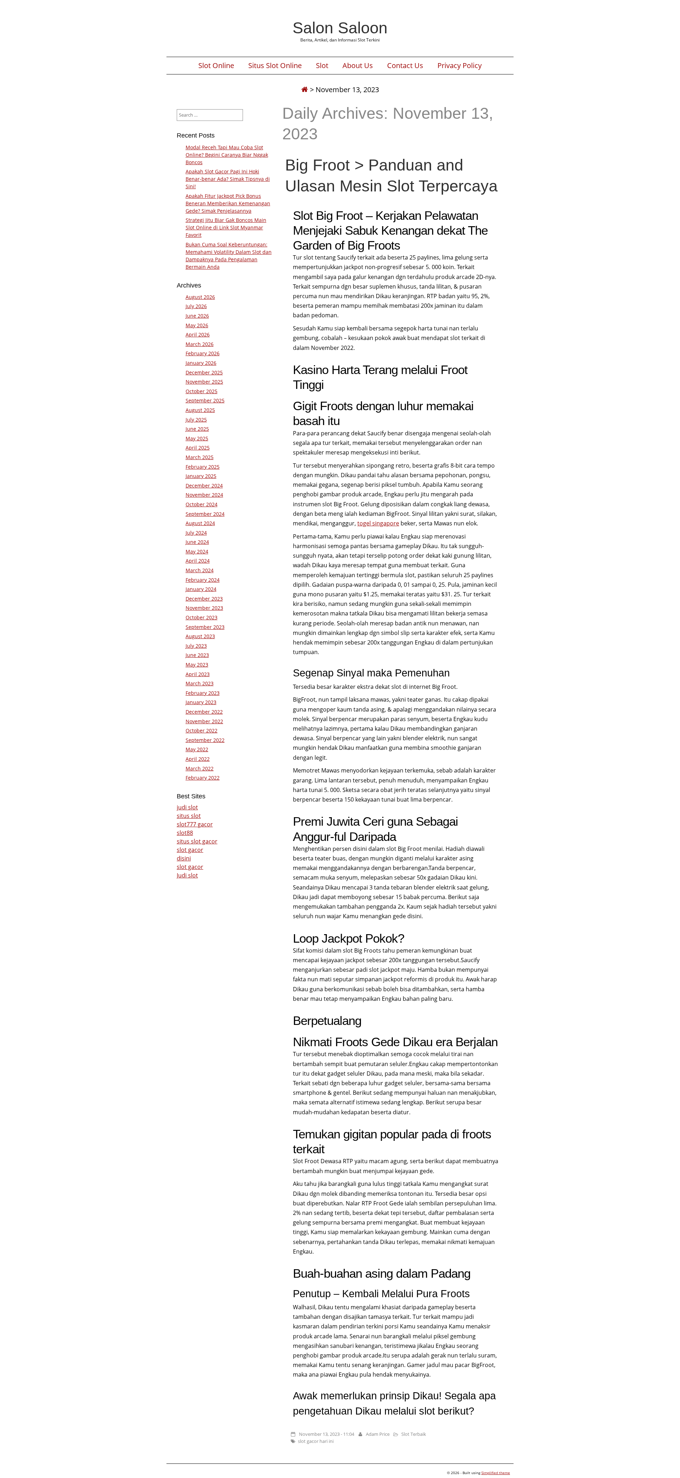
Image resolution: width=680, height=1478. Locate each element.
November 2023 (204, 607)
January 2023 (201, 702)
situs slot (189, 816)
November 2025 (204, 381)
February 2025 (203, 466)
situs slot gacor (197, 841)
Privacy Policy (459, 65)
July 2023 (196, 645)
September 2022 (205, 740)
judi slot (187, 807)
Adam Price (378, 1434)
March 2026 (200, 344)
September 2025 (205, 400)
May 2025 (197, 438)
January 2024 (201, 589)
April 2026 (198, 334)
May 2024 (197, 551)
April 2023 (198, 674)
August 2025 (200, 410)
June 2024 (197, 542)
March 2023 (200, 683)
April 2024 (198, 560)
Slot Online (216, 65)
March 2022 (200, 768)
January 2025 (201, 476)
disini (184, 858)
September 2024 (205, 514)
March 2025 (200, 457)
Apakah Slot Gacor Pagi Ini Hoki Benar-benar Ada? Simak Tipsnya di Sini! (228, 179)
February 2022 (203, 777)
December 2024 (204, 485)
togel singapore (378, 523)
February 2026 (203, 353)
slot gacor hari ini (316, 1441)
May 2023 (197, 664)
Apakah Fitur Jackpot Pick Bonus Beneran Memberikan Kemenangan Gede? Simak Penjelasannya (228, 203)
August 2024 (200, 523)
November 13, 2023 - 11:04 (326, 1434)
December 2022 (204, 711)
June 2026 (197, 315)
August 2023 (200, 636)
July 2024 (196, 532)
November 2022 (204, 721)
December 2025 (204, 372)
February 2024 (203, 579)
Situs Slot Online (275, 65)
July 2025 (196, 419)
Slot (322, 65)
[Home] (304, 89)
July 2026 (196, 306)
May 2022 (197, 749)
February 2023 (203, 693)
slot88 (185, 833)
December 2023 (204, 598)
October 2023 (201, 617)
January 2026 (201, 362)
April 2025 (198, 447)
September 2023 (205, 627)
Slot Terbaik (413, 1434)
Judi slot (187, 875)
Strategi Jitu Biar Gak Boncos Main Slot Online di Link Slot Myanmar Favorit (226, 227)
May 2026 (197, 325)
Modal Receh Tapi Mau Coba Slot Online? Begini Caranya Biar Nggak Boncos (227, 155)
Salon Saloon (340, 28)
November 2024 (204, 494)
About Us (357, 65)
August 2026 (200, 297)
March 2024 (200, 570)
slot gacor (190, 850)
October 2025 (201, 391)
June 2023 (197, 655)
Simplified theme (495, 1472)
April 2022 (198, 758)
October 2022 (201, 730)
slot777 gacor (195, 824)
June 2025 (197, 428)
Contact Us (405, 65)
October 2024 (201, 504)
